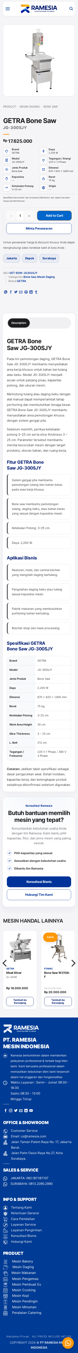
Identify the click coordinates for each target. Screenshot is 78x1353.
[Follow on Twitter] (15, 1111)
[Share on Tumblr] (36, 292)
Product (9, 106)
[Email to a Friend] (20, 292)
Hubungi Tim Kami (39, 895)
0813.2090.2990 (41, 1184)
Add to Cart (54, 215)
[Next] (72, 971)
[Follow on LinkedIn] (26, 1111)
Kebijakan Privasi (17, 1336)
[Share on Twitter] (15, 292)
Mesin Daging (30, 106)
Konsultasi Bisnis (39, 882)
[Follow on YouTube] (31, 1111)
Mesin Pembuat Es (26, 1284)
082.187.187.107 (37, 1178)
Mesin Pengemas (24, 1279)
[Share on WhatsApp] (5, 292)
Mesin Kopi (20, 1295)
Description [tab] (18, 322)
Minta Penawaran (39, 228)
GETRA (21, 281)
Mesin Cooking (23, 1290)
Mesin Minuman (23, 1307)
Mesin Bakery (22, 1261)
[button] (7, 9)
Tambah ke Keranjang (20, 1001)
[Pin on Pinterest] (26, 292)
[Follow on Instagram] (10, 1111)
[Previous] (5, 971)
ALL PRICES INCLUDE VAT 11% (52, 1336)
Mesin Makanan (23, 1273)
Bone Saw (50, 106)
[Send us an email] (20, 1111)
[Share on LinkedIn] (31, 292)
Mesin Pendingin (24, 1301)
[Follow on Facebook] (5, 1111)
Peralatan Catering (26, 1313)
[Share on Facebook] (10, 292)
